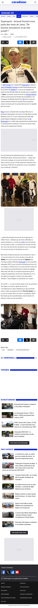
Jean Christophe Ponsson (9, 87)
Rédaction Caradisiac (6, 587)
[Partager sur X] (27, 41)
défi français (7, 85)
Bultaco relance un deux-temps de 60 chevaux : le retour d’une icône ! (25, 496)
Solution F (13, 90)
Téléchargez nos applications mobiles (15, 578)
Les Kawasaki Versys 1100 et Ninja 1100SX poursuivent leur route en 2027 (24, 415)
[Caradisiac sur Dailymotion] (13, 572)
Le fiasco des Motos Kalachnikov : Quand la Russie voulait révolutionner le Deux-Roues (26, 515)
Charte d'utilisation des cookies (8, 597)
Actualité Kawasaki (8, 400)
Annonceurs (23, 583)
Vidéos (31, 16)
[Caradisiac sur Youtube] (17, 572)
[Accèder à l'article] (7, 406)
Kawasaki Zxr (7, 12)
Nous (2, 112)
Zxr (3, 350)
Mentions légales (5, 594)
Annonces (25, 16)
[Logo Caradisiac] (19, 3)
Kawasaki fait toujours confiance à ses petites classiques (25, 405)
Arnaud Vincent (31, 94)
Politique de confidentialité (26, 594)
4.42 (22, 242)
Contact (3, 583)
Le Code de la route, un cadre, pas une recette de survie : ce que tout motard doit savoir (25, 456)
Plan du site (23, 590)
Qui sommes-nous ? (24, 587)
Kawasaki (22, 262)
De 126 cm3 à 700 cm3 (22, 350)
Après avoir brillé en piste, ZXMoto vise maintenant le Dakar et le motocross (24, 506)
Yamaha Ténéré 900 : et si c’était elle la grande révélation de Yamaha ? (26, 477)
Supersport (25, 85)
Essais (9, 16)
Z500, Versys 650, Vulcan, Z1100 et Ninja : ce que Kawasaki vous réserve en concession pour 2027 (25, 425)
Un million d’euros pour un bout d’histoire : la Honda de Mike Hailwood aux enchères (25, 487)
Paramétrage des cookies (26, 597)
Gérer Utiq (3, 601)
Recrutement (4, 590)
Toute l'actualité (7, 449)
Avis (14, 16)
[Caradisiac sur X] (8, 572)
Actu (19, 16)
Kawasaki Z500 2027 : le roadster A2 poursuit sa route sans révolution (24, 434)
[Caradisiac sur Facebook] (3, 572)
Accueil (3, 16)
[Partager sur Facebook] (20, 41)
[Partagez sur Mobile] (34, 41)
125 (23, 99)
